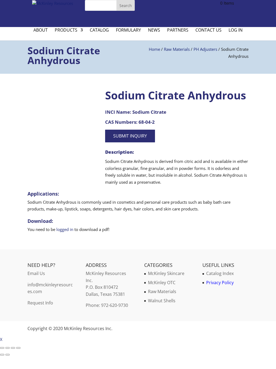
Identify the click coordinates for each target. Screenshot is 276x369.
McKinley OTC (161, 283)
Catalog (99, 30)
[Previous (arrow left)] (2, 354)
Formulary (128, 30)
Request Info (40, 303)
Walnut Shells (161, 301)
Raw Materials (177, 49)
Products (66, 30)
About (40, 30)
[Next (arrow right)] (7, 354)
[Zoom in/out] (2, 348)
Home (154, 49)
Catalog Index (220, 273)
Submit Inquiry (130, 136)
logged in (64, 229)
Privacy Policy (220, 283)
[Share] (13, 348)
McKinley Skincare (166, 273)
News (154, 30)
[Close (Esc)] (18, 348)
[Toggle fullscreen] (7, 348)
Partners (177, 30)
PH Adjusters (205, 49)
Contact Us (208, 30)
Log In (236, 30)
